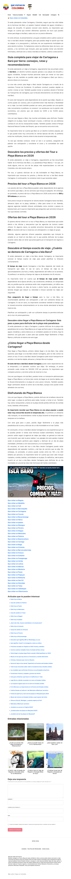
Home (9, 15)
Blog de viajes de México (29, 858)
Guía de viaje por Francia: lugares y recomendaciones (22, 864)
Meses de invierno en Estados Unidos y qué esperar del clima (29, 697)
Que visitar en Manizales (17, 533)
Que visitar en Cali (14, 506)
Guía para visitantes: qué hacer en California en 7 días (27, 677)
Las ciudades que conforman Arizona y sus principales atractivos (30, 670)
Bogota (29, 15)
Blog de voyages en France (15, 858)
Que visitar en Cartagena (17, 511)
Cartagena (53, 15)
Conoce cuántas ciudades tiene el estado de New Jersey (27, 650)
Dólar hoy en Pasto (16, 606)
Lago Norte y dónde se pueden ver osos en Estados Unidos (28, 680)
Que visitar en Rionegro (16, 525)
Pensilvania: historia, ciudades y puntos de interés (26, 673)
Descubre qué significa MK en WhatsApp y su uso (25, 640)
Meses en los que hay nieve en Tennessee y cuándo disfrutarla (29, 656)
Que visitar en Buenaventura (18, 539)
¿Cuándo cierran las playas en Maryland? (23, 714)
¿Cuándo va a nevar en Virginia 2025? (22, 707)
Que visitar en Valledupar (17, 589)
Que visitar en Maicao (16, 566)
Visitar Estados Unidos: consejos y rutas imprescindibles (32, 861)
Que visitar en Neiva (15, 520)
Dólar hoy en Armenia (17, 626)
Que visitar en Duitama (16, 555)
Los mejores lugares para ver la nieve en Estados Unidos (27, 683)
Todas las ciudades (18, 15)
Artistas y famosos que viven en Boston (22, 660)
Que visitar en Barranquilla (17, 509)
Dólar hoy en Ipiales (16, 619)
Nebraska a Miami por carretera (20, 703)
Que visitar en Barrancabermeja (19, 550)
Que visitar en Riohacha (16, 578)
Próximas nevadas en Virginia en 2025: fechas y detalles (27, 646)
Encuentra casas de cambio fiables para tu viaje (30, 862)
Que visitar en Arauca (16, 553)
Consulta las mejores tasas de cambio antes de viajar (22, 859)
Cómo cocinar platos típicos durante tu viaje (49, 858)
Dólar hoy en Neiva (16, 599)
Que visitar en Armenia (16, 547)
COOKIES (24, 848)
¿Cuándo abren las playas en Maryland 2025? (24, 710)
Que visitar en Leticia (15, 564)
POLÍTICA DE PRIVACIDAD (34, 848)
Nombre (10, 799)
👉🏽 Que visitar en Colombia (17, 18)
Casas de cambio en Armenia (19, 629)
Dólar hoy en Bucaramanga (18, 636)
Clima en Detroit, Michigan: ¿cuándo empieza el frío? (26, 700)
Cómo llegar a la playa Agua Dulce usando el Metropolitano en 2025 (31, 653)
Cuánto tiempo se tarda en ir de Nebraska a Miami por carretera (29, 690)
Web (9, 815)
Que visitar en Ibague (15, 531)
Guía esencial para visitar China (52, 862)
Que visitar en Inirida (15, 561)
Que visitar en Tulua (15, 586)
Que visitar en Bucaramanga (18, 517)
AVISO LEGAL (35, 841)
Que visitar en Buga (15, 544)
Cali (40, 15)
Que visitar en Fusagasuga (17, 558)
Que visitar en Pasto (15, 572)
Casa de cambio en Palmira (19, 602)
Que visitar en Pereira (16, 528)
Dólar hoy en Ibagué (16, 616)
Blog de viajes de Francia (15, 856)
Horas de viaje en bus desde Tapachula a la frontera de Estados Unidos (32, 663)
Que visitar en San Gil (15, 580)
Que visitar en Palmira (16, 536)
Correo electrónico (14, 807)
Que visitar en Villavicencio (18, 591)
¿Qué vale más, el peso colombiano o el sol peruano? (26, 623)
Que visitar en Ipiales (15, 522)
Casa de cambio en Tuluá (18, 613)
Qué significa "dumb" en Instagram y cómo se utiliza (26, 643)
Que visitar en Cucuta (16, 514)
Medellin (35, 15)
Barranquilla (46, 15)
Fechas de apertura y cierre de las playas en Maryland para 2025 (30, 693)
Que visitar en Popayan (16, 575)
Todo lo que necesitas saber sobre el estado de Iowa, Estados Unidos (31, 666)
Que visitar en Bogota (15, 500)
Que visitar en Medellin (16, 503)
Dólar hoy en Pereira (17, 633)
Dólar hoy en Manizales (17, 609)
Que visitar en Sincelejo (16, 583)
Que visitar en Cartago (16, 542)
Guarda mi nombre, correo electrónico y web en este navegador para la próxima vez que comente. (33, 824)
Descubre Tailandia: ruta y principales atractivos (27, 865)
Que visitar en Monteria (16, 569)
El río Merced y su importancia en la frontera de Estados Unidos (29, 687)
